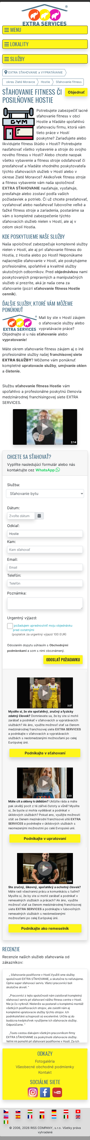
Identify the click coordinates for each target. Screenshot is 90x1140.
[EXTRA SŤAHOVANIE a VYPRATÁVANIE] (44, 14)
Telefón (13, 575)
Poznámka (16, 593)
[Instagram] (32, 1092)
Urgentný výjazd (21, 618)
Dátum (13, 508)
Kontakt (45, 1072)
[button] (45, 30)
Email (12, 559)
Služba (13, 484)
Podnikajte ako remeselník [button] (45, 928)
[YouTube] (57, 1092)
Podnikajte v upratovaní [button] (45, 838)
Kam (11, 541)
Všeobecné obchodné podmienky (45, 1066)
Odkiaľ (12, 525)
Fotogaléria (45, 1061)
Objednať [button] (76, 92)
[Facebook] (45, 1092)
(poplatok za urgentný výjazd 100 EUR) (39, 634)
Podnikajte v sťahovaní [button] (45, 753)
